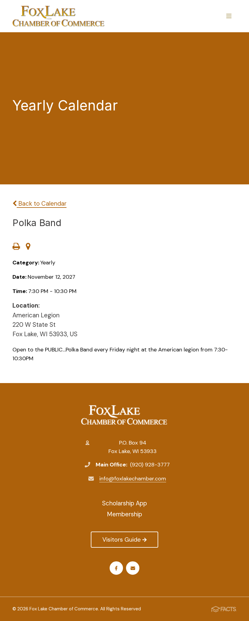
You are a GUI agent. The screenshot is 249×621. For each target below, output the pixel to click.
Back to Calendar (42, 204)
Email (132, 568)
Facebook (116, 568)
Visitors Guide (121, 539)
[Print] (16, 247)
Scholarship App (124, 503)
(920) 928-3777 (150, 464)
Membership (124, 514)
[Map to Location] (28, 247)
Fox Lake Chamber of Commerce (124, 415)
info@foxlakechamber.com (132, 478)
